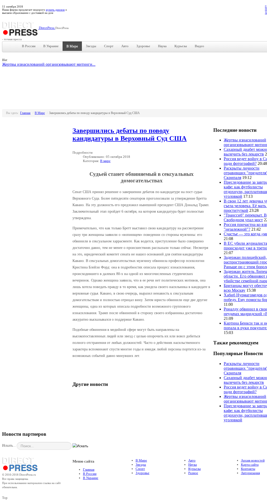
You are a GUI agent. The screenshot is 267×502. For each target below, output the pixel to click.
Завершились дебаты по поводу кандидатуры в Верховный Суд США (129, 134)
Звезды (91, 46)
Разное (193, 473)
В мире (105, 161)
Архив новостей (253, 460)
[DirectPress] (20, 463)
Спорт (108, 46)
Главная (25, 113)
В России (28, 46)
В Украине (51, 46)
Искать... (9, 445)
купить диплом (55, 9)
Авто (125, 46)
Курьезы (180, 46)
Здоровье (143, 46)
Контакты (248, 469)
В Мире (72, 46)
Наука (162, 46)
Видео (199, 46)
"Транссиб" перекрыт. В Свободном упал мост (245, 217)
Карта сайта (250, 465)
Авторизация (250, 473)
